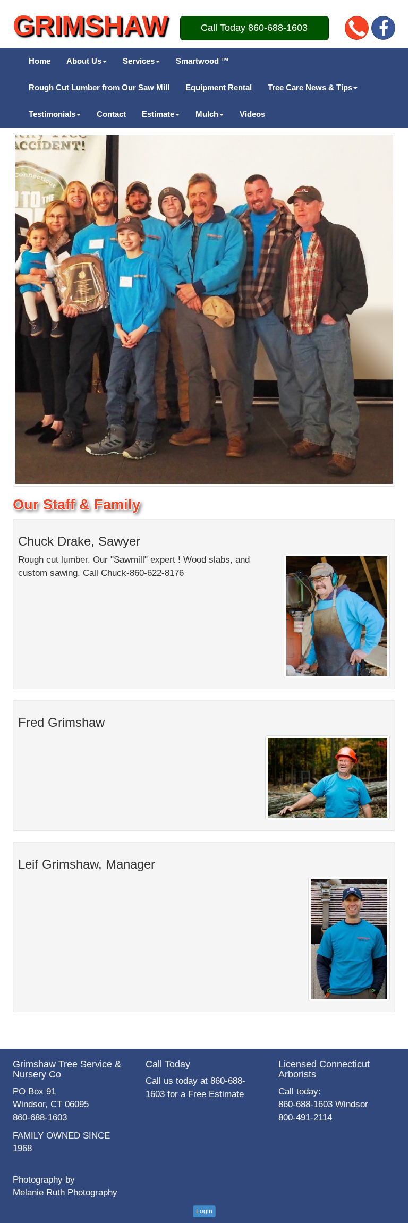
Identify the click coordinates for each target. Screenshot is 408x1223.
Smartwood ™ (202, 60)
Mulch (207, 113)
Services (139, 60)
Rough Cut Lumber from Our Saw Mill (99, 87)
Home (39, 60)
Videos (252, 113)
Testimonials (52, 113)
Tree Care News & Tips (310, 87)
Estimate (158, 113)
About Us (83, 60)
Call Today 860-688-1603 (254, 27)
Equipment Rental (218, 87)
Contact (111, 113)
